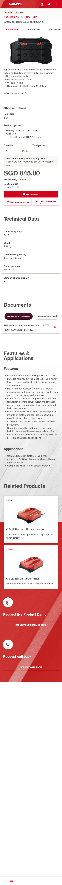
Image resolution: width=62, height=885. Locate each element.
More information (13, 93)
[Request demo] (11, 881)
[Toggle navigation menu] (5, 4)
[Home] (15, 4)
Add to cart (33, 194)
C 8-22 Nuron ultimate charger (25, 529)
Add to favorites (19, 202)
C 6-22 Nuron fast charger (22, 578)
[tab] (12, 29)
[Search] (55, 4)
